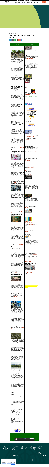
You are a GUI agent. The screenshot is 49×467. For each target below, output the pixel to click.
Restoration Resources (33, 447)
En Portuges (26, 207)
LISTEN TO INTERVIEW (28, 261)
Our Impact (23, 2)
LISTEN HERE (14, 182)
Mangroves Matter (17, 2)
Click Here (27, 87)
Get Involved (36, 2)
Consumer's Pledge (30, 272)
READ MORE (22, 147)
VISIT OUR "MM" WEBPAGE (29, 222)
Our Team (13, 449)
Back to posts (4, 30)
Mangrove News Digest (33, 449)
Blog (40, 2)
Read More (26, 231)
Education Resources (33, 448)
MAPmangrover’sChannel (34, 151)
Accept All (13, 464)
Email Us (39, 448)
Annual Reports (14, 452)
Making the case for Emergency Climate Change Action (31, 72)
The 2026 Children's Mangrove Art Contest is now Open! (24, 0)
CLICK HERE (28, 94)
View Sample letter (30, 58)
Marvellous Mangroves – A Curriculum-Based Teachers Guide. (31, 213)
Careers (13, 450)
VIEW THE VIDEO (27, 160)
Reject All (9, 464)
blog (36, 257)
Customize (4, 464)
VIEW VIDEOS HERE (31, 167)
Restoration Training (30, 2)
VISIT (32, 192)
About (13, 448)
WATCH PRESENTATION (30, 136)
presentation (31, 224)
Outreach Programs (23, 448)
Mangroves (31, 174)
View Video (35, 156)
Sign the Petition (34, 254)
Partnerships (14, 451)
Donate (44, 2)
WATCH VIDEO (31, 205)
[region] (8, 462)
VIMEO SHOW (27, 221)
